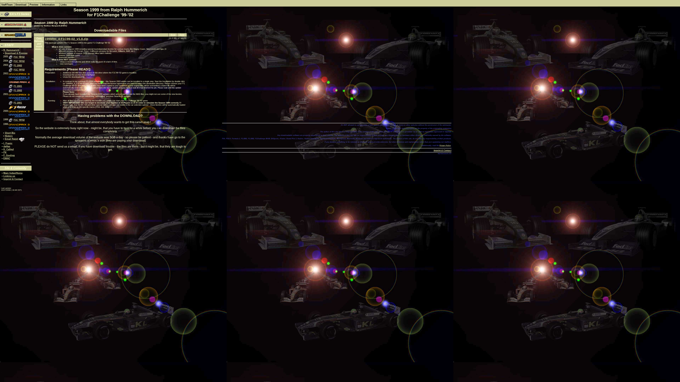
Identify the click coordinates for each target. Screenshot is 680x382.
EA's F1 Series (19, 14)
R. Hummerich (11, 50)
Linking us (9, 176)
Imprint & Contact (13, 179)
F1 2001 (18, 86)
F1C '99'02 (19, 57)
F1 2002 (18, 65)
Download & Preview (16, 53)
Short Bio (10, 133)
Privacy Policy (445, 145)
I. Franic (7, 143)
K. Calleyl (8, 149)
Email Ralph (11, 139)
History (9, 136)
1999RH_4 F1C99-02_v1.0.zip (66, 39)
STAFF (9, 45)
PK (5, 152)
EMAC (6, 158)
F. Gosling (9, 155)
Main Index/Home (12, 173)
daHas (6, 146)
